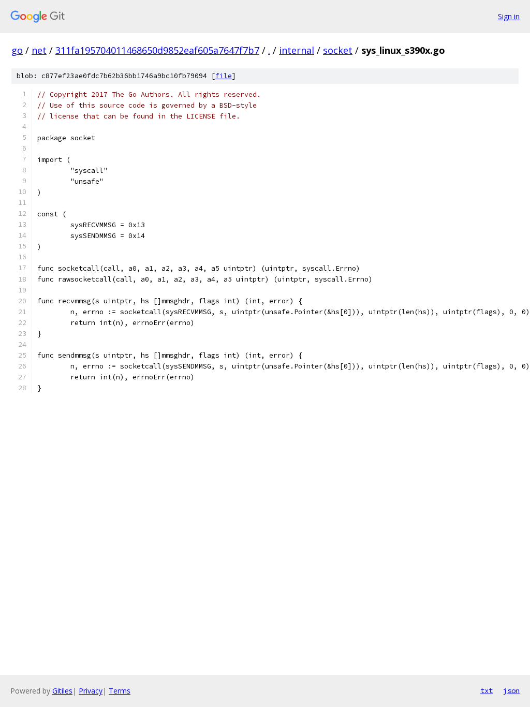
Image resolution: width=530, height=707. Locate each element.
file (223, 75)
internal (296, 50)
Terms (119, 691)
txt (486, 690)
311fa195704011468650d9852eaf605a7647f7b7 (157, 50)
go (17, 50)
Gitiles (62, 691)
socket (337, 50)
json (511, 690)
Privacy (90, 691)
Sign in (509, 16)
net (39, 50)
